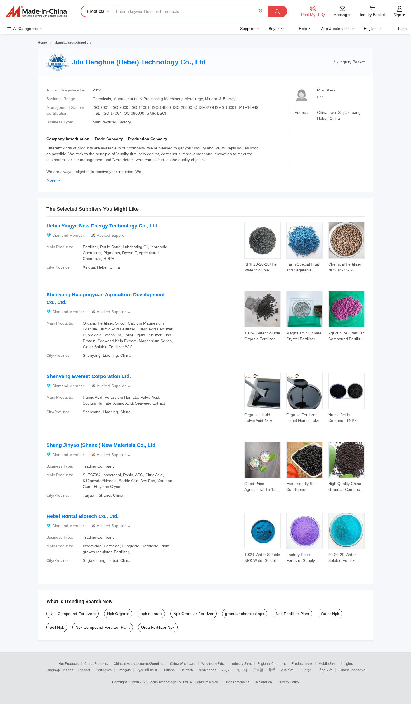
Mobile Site (326, 663)
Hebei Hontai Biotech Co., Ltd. (82, 516)
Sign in (399, 15)
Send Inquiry (262, 267)
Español (84, 670)
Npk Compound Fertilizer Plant (102, 627)
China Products (96, 663)
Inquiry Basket (349, 62)
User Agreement (237, 682)
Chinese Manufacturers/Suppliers (139, 663)
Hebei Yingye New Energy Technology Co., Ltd (101, 226)
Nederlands (207, 670)
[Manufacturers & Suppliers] (36, 11)
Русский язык (146, 670)
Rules (401, 28)
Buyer (274, 28)
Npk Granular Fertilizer (193, 613)
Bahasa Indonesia (351, 670)
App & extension (335, 28)
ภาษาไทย (288, 670)
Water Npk (330, 613)
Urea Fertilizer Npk (157, 627)
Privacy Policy (288, 682)
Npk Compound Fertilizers (72, 613)
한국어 (242, 670)
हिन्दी (272, 670)
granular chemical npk (244, 613)
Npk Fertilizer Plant (292, 613)
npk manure (151, 613)
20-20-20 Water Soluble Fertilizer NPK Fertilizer (343, 560)
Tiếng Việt (324, 670)
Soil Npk (56, 627)
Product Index (302, 663)
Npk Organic (118, 613)
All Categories (25, 28)
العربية (226, 670)
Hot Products (68, 663)
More (53, 180)
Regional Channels (272, 663)
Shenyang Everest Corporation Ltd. (88, 376)
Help (303, 28)
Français (124, 670)
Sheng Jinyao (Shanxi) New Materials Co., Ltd (100, 445)
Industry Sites (241, 663)
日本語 (258, 670)
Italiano (169, 670)
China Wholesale (182, 663)
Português (104, 670)
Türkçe (306, 670)
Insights (347, 663)
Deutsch (187, 670)
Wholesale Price (213, 663)
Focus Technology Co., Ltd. (169, 682)
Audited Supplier (114, 235)
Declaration (263, 682)
